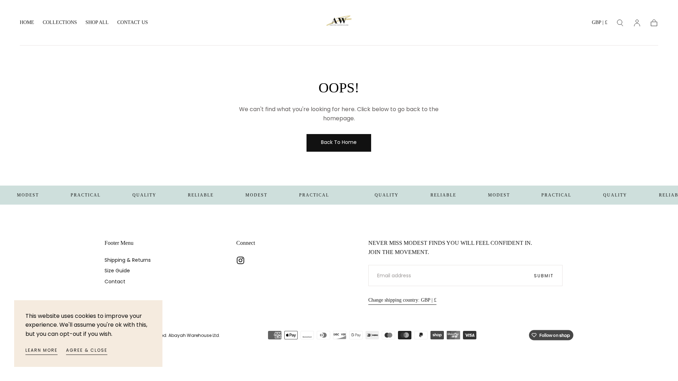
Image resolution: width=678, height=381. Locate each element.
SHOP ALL (97, 22)
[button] (599, 24)
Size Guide (117, 270)
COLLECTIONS (60, 22)
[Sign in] (637, 23)
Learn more (41, 350)
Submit (544, 276)
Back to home (339, 142)
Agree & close (86, 350)
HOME (27, 22)
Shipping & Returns (128, 260)
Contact (115, 281)
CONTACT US (132, 22)
